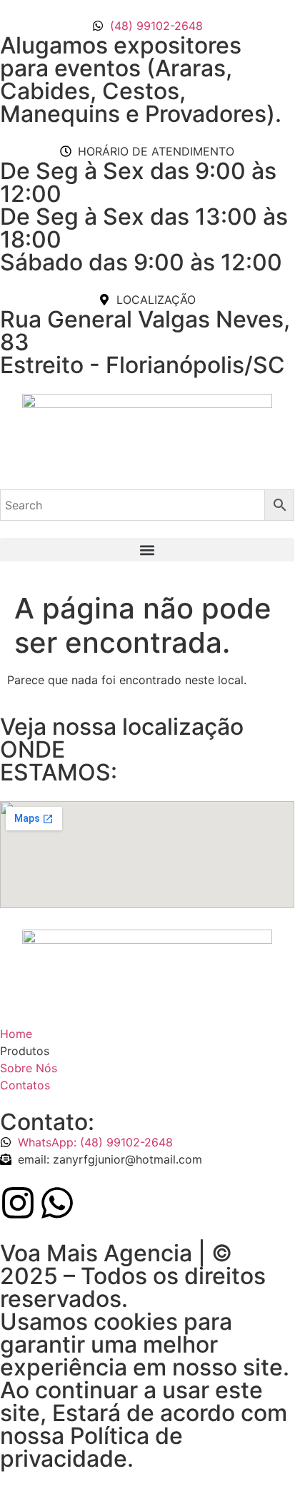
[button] (147, 549)
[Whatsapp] (57, 1203)
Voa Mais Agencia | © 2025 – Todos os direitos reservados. (133, 1276)
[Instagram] (18, 1203)
